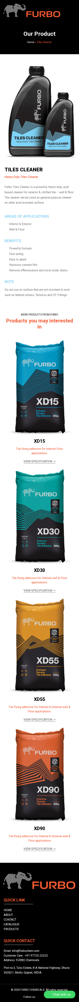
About (8, 915)
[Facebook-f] (37, 997)
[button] (72, 10)
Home (30, 42)
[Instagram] (43, 997)
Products (11, 929)
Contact (10, 919)
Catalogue (11, 924)
